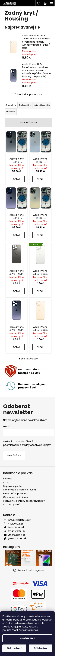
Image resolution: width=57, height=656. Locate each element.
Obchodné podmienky (15, 497)
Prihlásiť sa (14, 455)
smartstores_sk (16, 531)
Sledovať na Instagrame (31, 570)
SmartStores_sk (16, 534)
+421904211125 (15, 523)
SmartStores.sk (16, 527)
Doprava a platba (12, 486)
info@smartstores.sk (19, 520)
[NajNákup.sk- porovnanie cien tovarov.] (38, 608)
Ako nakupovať (11, 504)
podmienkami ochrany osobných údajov (27, 445)
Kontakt (7, 478)
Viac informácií (28, 630)
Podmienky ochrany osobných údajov (24, 500)
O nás (6, 482)
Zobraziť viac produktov (27, 94)
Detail (16, 179)
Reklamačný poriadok (15, 493)
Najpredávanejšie (42, 105)
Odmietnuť (14, 648)
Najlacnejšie (25, 105)
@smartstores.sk (17, 538)
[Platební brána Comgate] (20, 583)
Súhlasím (40, 648)
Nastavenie (27, 638)
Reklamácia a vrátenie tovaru (19, 489)
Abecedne (10, 111)
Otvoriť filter (28, 122)
